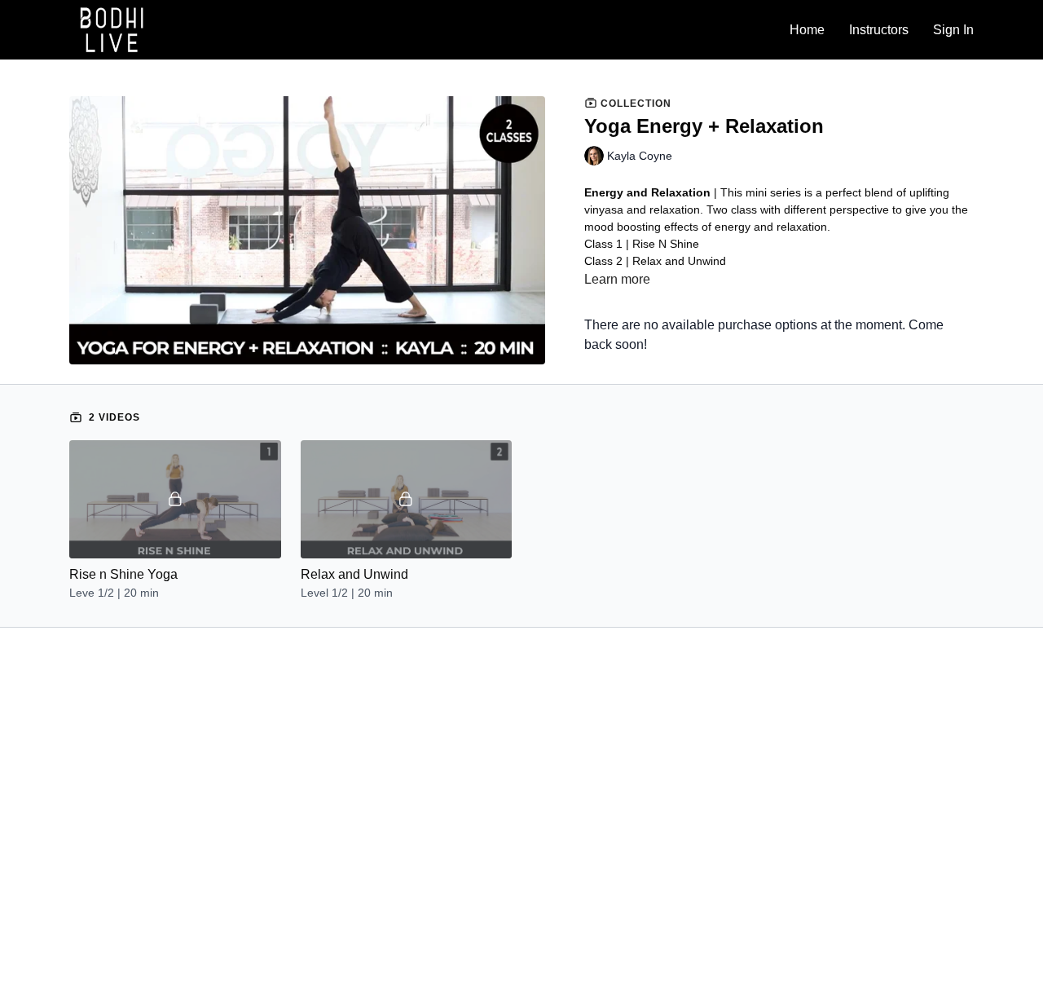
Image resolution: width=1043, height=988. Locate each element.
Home (807, 30)
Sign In (953, 30)
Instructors (879, 30)
